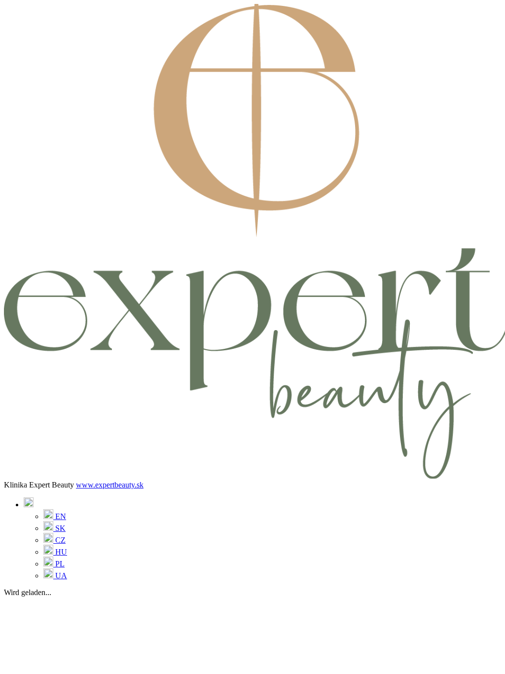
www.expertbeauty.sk (110, 485)
